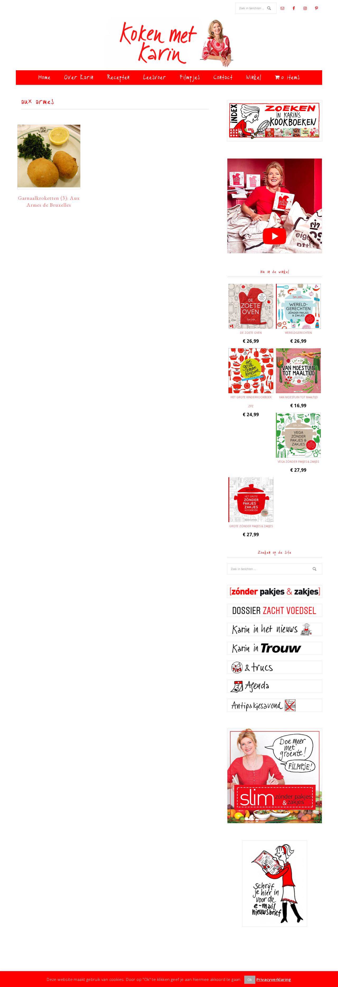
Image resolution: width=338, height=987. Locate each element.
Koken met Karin (169, 43)
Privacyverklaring (273, 979)
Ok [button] (249, 979)
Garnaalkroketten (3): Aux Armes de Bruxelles (49, 201)
